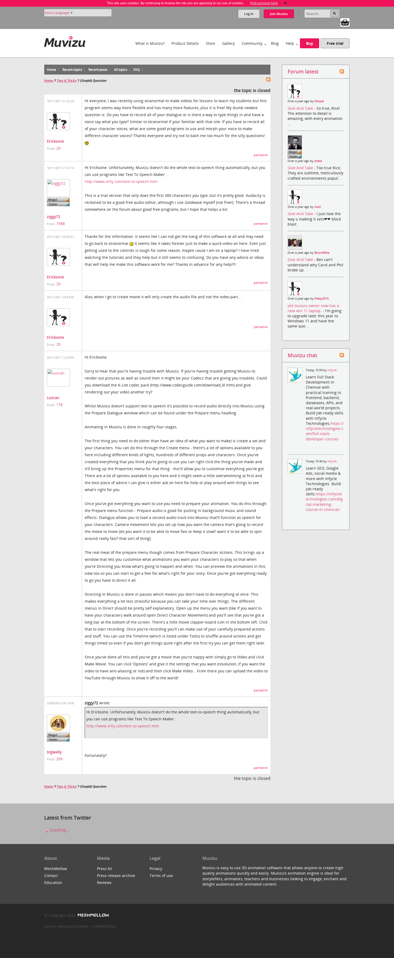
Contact (51, 875)
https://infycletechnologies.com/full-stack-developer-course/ (325, 431)
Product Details (185, 43)
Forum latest (303, 71)
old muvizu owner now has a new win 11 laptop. (313, 308)
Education (53, 882)
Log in (249, 14)
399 (59, 758)
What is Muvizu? (150, 43)
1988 (60, 223)
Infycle (332, 370)
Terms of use (161, 875)
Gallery (228, 43)
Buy (309, 43)
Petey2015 (321, 298)
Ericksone (55, 141)
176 (59, 404)
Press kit (104, 868)
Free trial (335, 43)
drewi (318, 161)
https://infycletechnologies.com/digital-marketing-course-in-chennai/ (324, 501)
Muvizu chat (302, 355)
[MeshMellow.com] (93, 915)
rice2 (317, 207)
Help (290, 43)
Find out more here (264, 3)
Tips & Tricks (67, 81)
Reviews (104, 882)
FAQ (136, 69)
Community (252, 43)
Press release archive (116, 875)
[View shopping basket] (345, 22)
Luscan (53, 397)
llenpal (319, 101)
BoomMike (321, 253)
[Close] (285, 3)
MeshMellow (55, 868)
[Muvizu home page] (64, 40)
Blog (275, 43)
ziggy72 (53, 216)
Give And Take (301, 108)
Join (279, 14)
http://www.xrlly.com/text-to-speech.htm (121, 181)
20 (58, 148)
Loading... (59, 830)
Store (210, 43)
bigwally (54, 751)
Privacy (156, 868)
